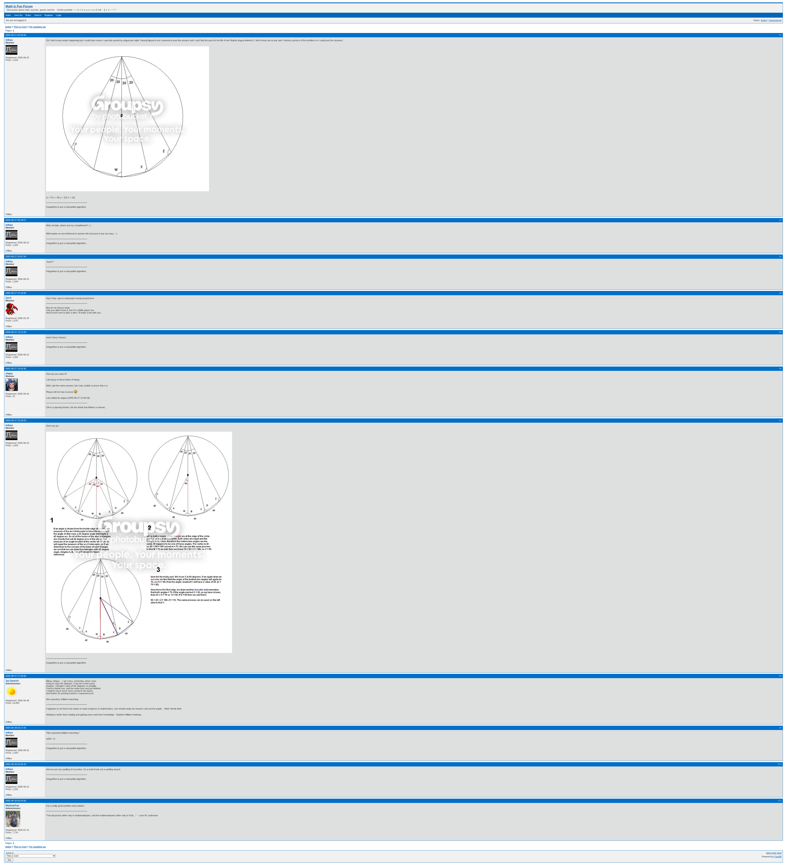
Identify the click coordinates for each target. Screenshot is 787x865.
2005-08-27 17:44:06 (15, 676)
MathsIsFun (12, 805)
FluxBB (777, 856)
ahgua (9, 373)
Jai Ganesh (12, 680)
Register (48, 15)
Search (37, 15)
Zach (8, 297)
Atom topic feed (773, 853)
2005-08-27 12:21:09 (15, 332)
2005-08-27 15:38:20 (15, 420)
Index (8, 15)
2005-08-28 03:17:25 (15, 728)
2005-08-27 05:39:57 (15, 220)
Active (764, 20)
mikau (9, 40)
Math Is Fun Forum (19, 6)
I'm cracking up (37, 27)
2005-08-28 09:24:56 (15, 800)
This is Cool (20, 27)
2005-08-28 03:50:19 (15, 764)
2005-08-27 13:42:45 (15, 368)
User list (18, 15)
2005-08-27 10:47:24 (15, 256)
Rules (28, 15)
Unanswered (775, 20)
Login (58, 15)
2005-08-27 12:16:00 (15, 293)
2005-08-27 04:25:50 (15, 35)
